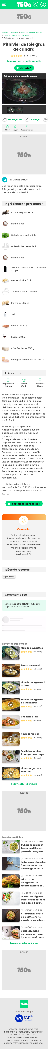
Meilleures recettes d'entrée (31, 32)
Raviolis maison (30, 733)
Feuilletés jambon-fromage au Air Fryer (33, 753)
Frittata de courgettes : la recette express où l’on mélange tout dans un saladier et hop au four (32, 882)
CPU (34, 1035)
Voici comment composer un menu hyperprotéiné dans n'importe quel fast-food (32, 934)
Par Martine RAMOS (18, 179)
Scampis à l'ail (29, 716)
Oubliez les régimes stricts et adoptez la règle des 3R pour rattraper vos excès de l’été (33, 900)
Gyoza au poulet (30, 665)
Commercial (24, 1032)
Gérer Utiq (38, 1043)
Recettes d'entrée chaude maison (17, 35)
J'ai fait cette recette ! (25, 503)
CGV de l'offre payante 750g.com (23, 1037)
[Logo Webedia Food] (24, 1018)
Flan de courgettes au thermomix (32, 701)
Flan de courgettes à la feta (33, 684)
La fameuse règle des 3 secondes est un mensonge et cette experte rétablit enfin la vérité (33, 865)
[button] (32, 119)
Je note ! (25, 68)
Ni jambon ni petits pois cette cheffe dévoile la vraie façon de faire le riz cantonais (33, 917)
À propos (13, 1029)
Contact (23, 1029)
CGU (29, 1035)
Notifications (10, 1032)
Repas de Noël (8, 577)
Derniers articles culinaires (24, 943)
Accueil (5, 32)
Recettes (14, 32)
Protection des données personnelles (23, 1040)
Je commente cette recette (24, 61)
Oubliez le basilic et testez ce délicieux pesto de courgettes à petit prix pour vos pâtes (33, 848)
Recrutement (37, 1032)
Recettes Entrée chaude (24, 784)
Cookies (8, 1043)
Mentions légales (18, 1035)
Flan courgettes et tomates (31, 770)
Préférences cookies (22, 1043)
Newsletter (33, 1029)
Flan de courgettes (32, 647)
